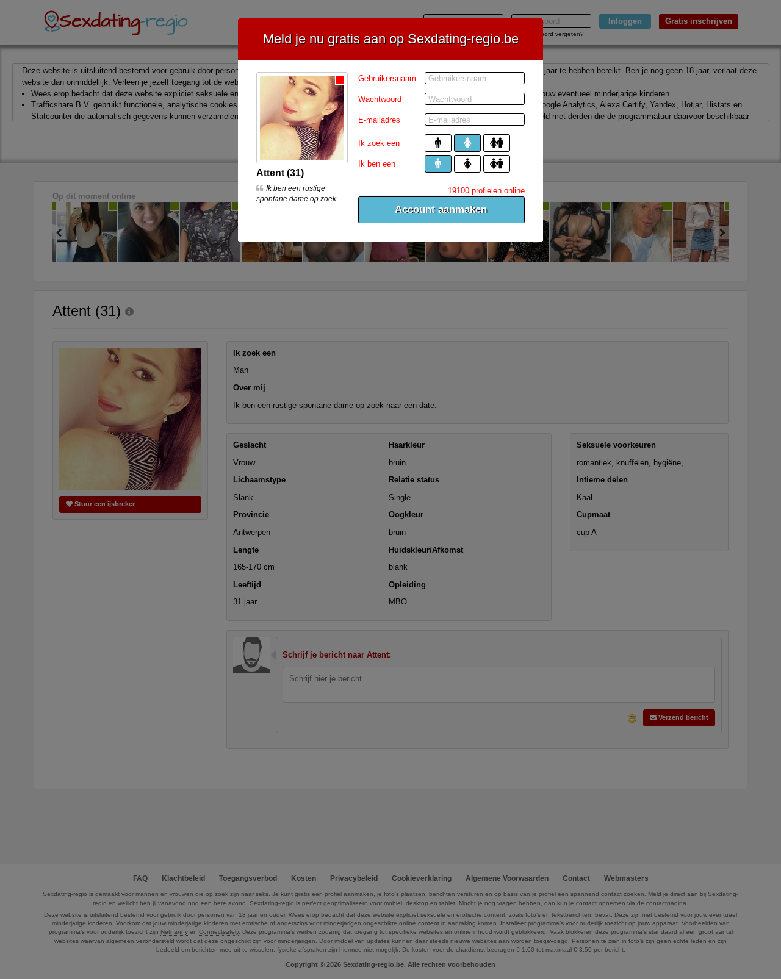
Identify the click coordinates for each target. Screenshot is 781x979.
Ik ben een (376, 163)
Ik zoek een (379, 143)
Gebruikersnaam (387, 78)
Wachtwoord (379, 99)
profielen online (486, 190)
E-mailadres (379, 119)
